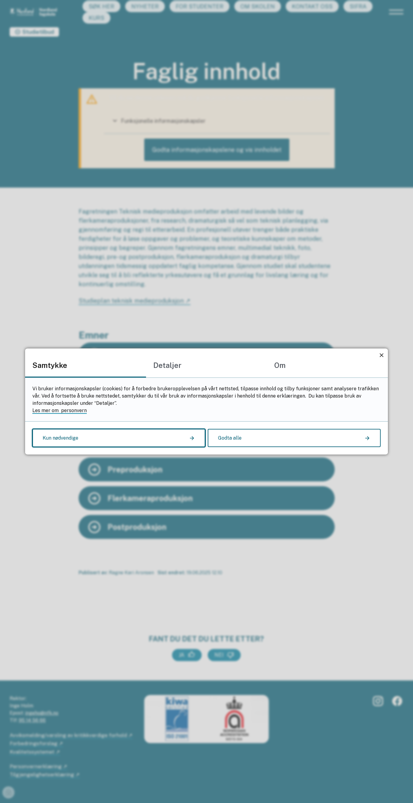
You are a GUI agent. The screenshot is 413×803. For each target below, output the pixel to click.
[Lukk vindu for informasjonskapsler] (381, 355)
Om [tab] (280, 365)
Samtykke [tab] (49, 365)
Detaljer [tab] (167, 365)
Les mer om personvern (59, 410)
